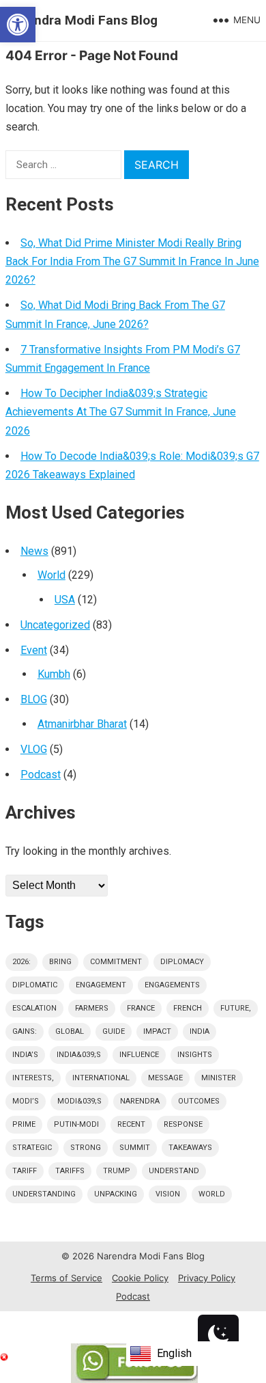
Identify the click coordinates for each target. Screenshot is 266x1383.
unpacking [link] (115, 1194)
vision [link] (168, 1194)
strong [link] (85, 1147)
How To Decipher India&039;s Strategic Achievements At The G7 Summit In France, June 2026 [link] (120, 412)
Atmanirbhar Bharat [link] (82, 723)
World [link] (51, 575)
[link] (17, 24)
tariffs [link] (70, 1170)
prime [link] (23, 1124)
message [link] (165, 1077)
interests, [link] (33, 1077)
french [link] (187, 1008)
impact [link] (157, 1031)
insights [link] (194, 1054)
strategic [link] (32, 1147)
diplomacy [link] (182, 961)
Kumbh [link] (54, 674)
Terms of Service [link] (66, 1277)
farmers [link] (91, 1008)
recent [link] (131, 1124)
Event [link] (33, 650)
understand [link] (174, 1170)
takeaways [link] (190, 1147)
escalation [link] (34, 1008)
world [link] (211, 1194)
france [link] (141, 1008)
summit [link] (134, 1147)
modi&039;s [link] (79, 1101)
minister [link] (218, 1077)
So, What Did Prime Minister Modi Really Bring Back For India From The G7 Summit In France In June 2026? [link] (132, 261)
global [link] (69, 1031)
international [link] (101, 1077)
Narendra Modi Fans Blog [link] (81, 20)
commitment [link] (116, 961)
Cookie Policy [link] (140, 1277)
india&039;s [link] (79, 1054)
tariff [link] (24, 1170)
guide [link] (113, 1031)
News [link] (34, 551)
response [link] (183, 1124)
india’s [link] (25, 1054)
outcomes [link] (199, 1101)
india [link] (199, 1031)
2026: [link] (21, 961)
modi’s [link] (25, 1101)
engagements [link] (172, 985)
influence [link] (139, 1054)
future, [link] (235, 1008)
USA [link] (65, 599)
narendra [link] (140, 1101)
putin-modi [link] (76, 1124)
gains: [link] (24, 1031)
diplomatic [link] (34, 985)
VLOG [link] (33, 749)
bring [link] (60, 961)
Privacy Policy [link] (206, 1277)
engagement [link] (101, 985)
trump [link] (116, 1170)
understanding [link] (44, 1194)
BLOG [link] (33, 699)
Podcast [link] (40, 774)
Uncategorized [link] (55, 624)
